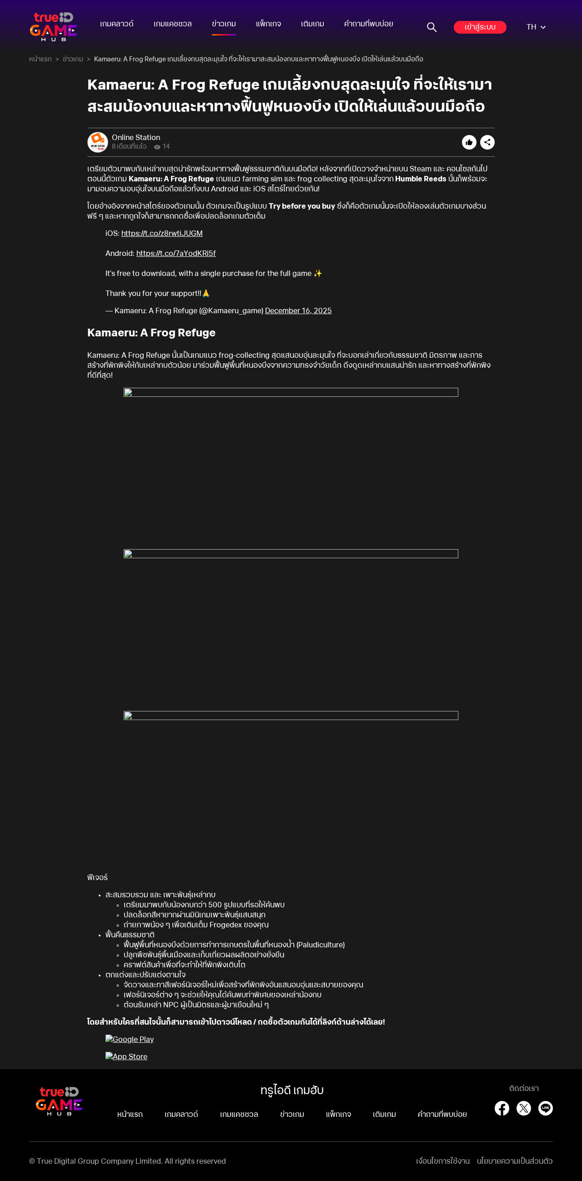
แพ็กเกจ (268, 24)
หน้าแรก (40, 59)
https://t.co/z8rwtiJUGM (162, 233)
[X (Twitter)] (524, 1108)
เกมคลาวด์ (117, 24)
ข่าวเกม (224, 24)
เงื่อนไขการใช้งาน (443, 1161)
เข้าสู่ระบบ (480, 27)
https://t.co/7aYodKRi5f (176, 253)
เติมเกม (312, 24)
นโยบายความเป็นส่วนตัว (515, 1161)
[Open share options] (487, 142)
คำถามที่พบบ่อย (368, 24)
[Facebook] (502, 1108)
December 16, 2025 (298, 311)
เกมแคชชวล (173, 24)
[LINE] (545, 1108)
